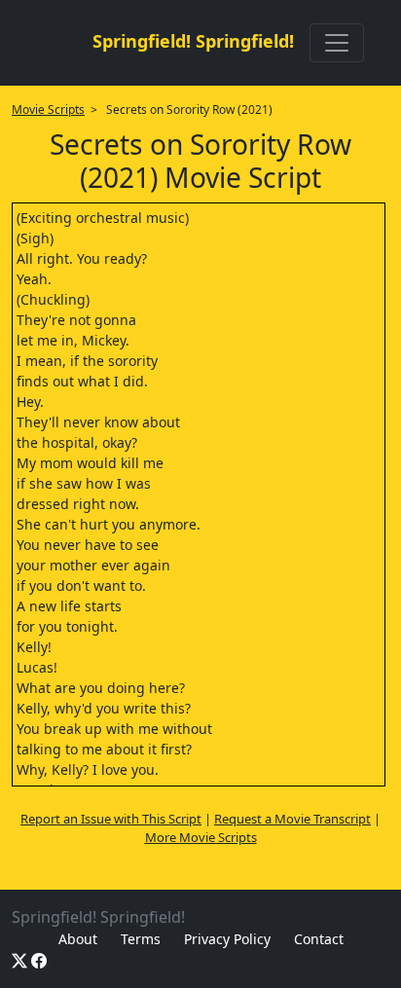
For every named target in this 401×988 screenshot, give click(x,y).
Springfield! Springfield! (193, 41)
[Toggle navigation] (337, 42)
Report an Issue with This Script (110, 818)
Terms (141, 939)
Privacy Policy (227, 939)
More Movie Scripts (201, 837)
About (77, 939)
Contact (319, 939)
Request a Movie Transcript (292, 818)
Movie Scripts (48, 109)
